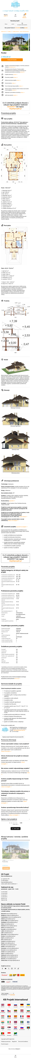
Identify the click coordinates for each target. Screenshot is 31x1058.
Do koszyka (6, 868)
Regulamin (14, 1041)
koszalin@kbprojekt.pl (11, 929)
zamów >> (15, 74)
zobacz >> (16, 77)
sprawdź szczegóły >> (21, 526)
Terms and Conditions (23, 1041)
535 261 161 (4, 898)
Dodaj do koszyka (12, 59)
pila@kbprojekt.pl (7, 939)
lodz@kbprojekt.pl (8, 932)
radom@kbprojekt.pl (10, 943)
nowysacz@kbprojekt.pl (12, 934)
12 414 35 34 (4, 893)
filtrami (6, 24)
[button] (15, 95)
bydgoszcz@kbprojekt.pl (13, 915)
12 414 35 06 (4, 891)
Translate (12, 994)
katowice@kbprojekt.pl (11, 925)
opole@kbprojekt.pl (9, 938)
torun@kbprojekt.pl (8, 953)
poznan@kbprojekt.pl (10, 941)
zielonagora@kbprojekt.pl (13, 960)
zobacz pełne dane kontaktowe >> (9, 883)
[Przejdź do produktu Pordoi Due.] (15, 850)
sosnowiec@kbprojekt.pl (13, 948)
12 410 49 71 (4, 895)
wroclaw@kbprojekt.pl (11, 958)
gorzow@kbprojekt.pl (13, 920)
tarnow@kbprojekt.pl (10, 951)
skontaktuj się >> (12, 67)
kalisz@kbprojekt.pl (9, 924)
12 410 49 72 (4, 896)
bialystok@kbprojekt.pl (11, 913)
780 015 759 (4, 900)
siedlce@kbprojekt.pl (10, 946)
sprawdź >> (22, 72)
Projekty (9, 31)
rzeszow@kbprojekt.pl (11, 944)
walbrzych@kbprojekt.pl (12, 955)
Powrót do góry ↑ (5, 1044)
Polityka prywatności (6, 1041)
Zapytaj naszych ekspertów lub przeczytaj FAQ (13, 736)
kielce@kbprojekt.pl (9, 927)
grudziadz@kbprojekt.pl (11, 922)
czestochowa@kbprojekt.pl (14, 917)
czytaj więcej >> (23, 516)
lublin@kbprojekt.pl (9, 931)
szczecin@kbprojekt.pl (11, 950)
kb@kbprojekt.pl (15, 109)
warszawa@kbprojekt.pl (12, 957)
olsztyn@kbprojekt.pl (10, 936)
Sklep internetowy (14, 1048)
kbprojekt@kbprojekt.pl (19, 730)
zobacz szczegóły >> (13, 520)
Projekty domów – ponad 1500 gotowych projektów (21, 31)
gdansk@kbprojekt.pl (10, 919)
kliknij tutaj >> (17, 678)
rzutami (12, 24)
